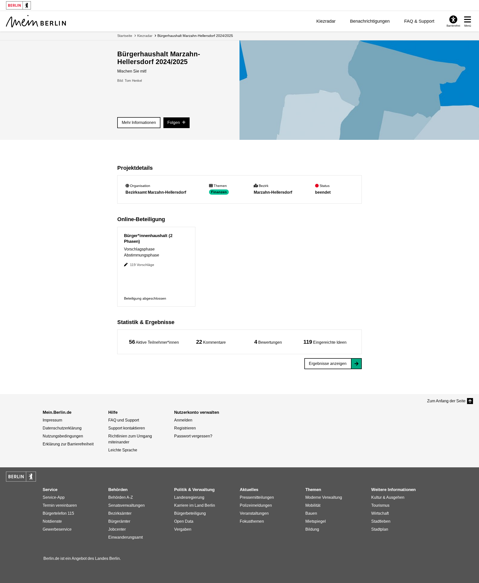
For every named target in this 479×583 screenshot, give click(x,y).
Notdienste (52, 521)
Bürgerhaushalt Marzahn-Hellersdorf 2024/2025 (195, 36)
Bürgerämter (119, 521)
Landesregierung (189, 497)
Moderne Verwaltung (323, 497)
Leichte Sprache (122, 450)
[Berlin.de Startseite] (21, 477)
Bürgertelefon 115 (58, 513)
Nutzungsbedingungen (63, 436)
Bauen (311, 513)
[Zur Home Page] (36, 21)
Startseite (124, 36)
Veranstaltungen (254, 513)
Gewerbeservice (57, 529)
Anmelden (183, 420)
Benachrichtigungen (370, 21)
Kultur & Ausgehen (387, 497)
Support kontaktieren (126, 428)
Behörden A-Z (120, 497)
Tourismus (380, 505)
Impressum (52, 420)
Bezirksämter (119, 513)
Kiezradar (326, 21)
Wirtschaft (380, 513)
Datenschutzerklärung (62, 428)
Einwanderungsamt (125, 537)
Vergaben (182, 529)
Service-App (54, 497)
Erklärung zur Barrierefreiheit (68, 444)
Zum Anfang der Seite (446, 401)
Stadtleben (380, 521)
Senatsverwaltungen (126, 505)
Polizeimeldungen (256, 505)
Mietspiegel (315, 521)
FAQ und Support (123, 420)
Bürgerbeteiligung (190, 513)
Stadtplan (379, 529)
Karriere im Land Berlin (194, 505)
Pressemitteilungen (257, 497)
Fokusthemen (252, 521)
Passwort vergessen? (193, 436)
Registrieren (185, 428)
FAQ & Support (419, 21)
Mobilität (312, 505)
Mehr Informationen (139, 122)
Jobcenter (117, 529)
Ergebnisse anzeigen (328, 363)
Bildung (312, 529)
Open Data (183, 521)
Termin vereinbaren (60, 505)
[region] (154, 342)
